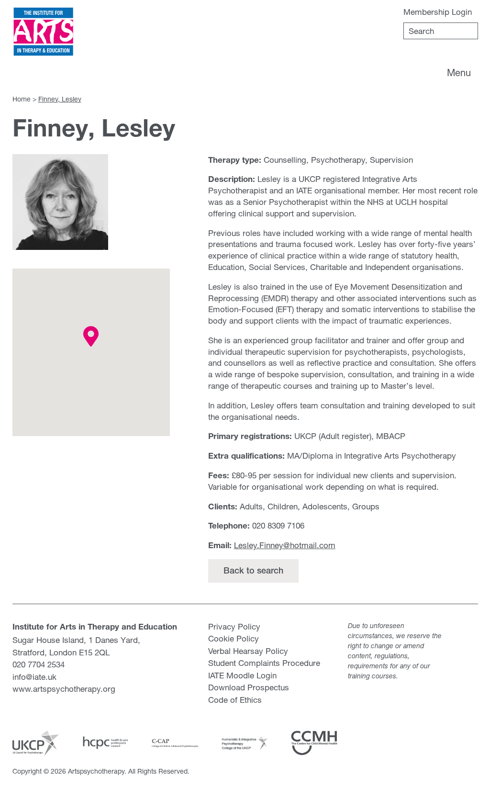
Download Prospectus (248, 687)
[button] (91, 336)
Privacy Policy (234, 626)
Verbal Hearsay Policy (248, 651)
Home (21, 99)
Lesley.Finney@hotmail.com (284, 545)
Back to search (253, 571)
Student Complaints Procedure (264, 663)
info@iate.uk (34, 677)
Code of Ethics (235, 700)
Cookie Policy (233, 638)
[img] (43, 31)
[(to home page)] (43, 31)
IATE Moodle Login (242, 675)
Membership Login (437, 12)
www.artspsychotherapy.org (63, 689)
